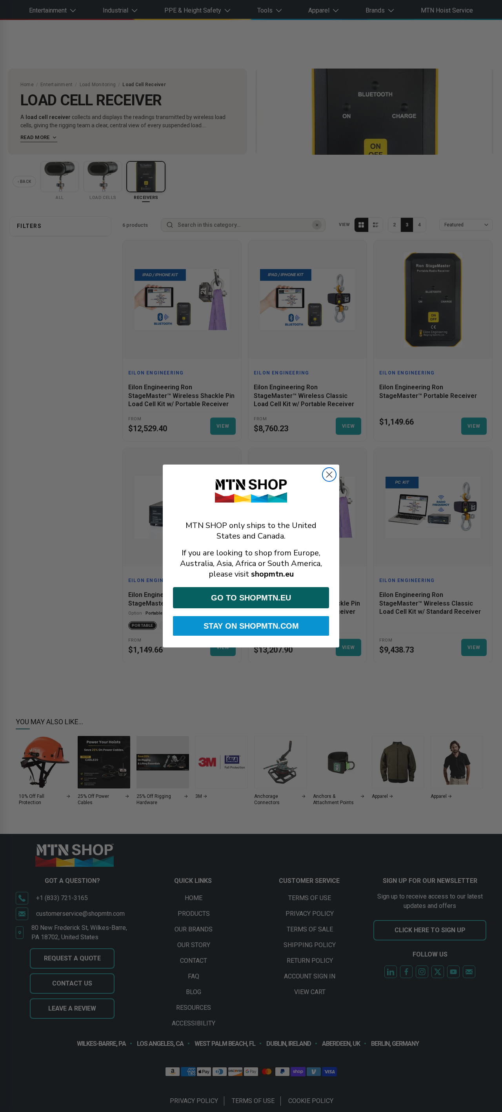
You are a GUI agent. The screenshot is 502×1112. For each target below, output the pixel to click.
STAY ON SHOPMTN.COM (251, 626)
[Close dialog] (329, 474)
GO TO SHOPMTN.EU (251, 597)
